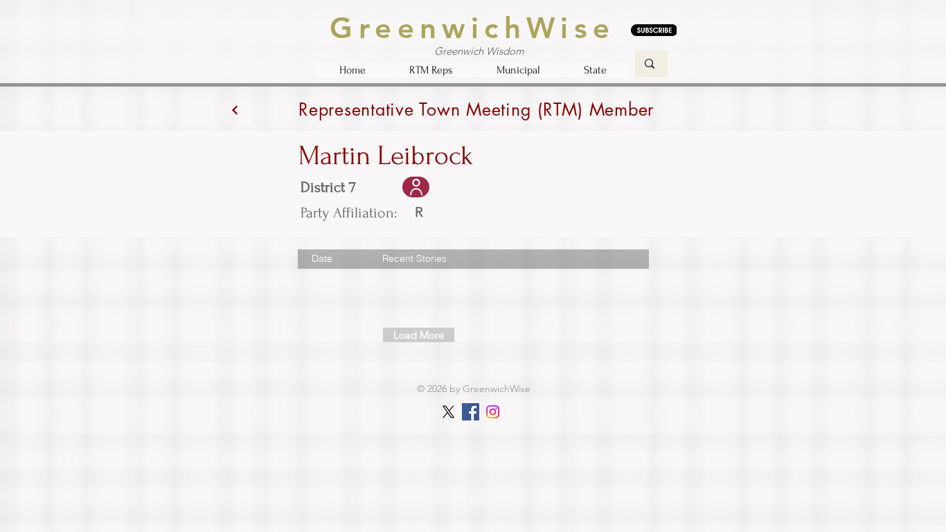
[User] (415, 187)
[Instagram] (492, 411)
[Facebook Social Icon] (470, 411)
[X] (448, 411)
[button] (430, 70)
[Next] (234, 109)
